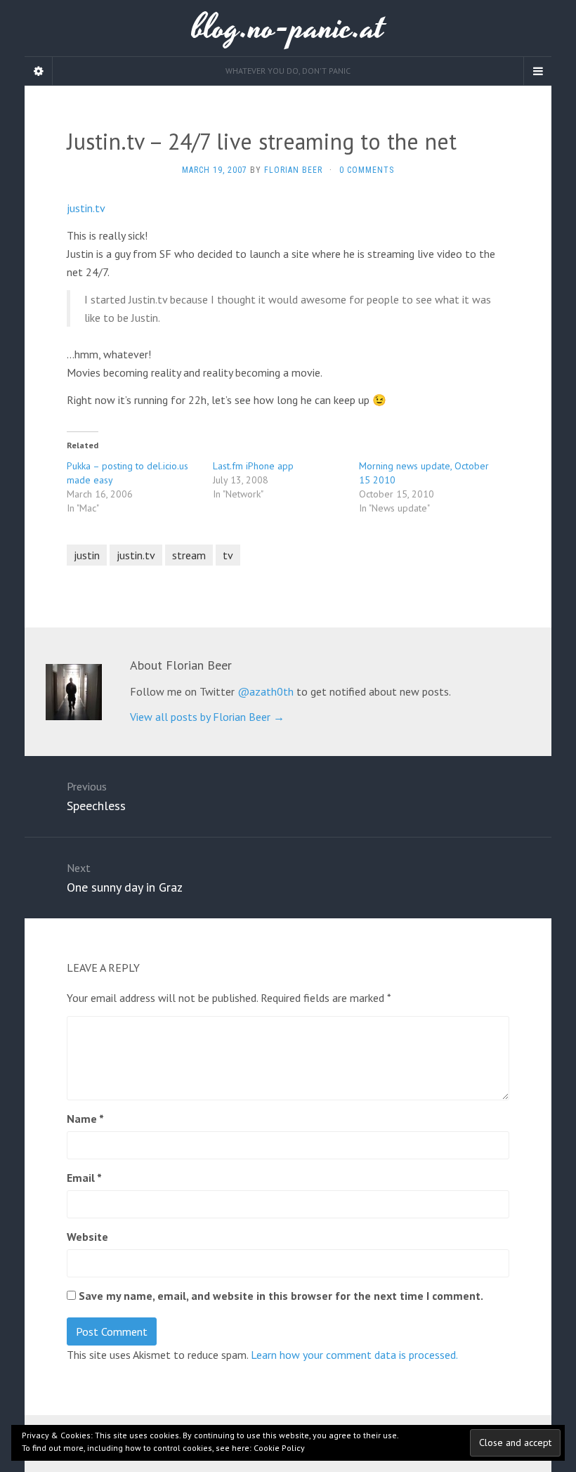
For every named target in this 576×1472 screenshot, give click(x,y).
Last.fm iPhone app (253, 466)
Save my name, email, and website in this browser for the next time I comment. (281, 1296)
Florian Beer (293, 170)
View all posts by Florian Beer (207, 717)
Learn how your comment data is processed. (354, 1355)
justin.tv (86, 208)
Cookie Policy (279, 1447)
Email (84, 1178)
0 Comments (366, 170)
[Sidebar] (39, 71)
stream (189, 555)
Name (85, 1119)
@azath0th (265, 691)
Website (87, 1237)
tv (228, 555)
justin (87, 555)
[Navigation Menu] (537, 71)
